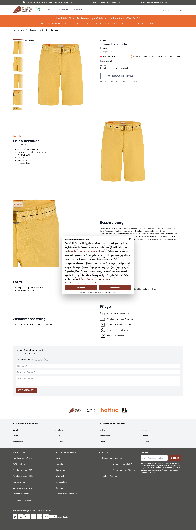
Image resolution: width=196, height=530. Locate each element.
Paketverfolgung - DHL (23, 476)
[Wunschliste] (163, 9)
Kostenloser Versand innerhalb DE (117, 464)
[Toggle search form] (169, 9)
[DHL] (59, 517)
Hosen (145, 436)
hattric (103, 41)
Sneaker (59, 441)
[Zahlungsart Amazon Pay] (20, 517)
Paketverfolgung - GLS (22, 470)
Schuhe (16, 430)
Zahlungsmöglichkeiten (23, 488)
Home (15, 30)
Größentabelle (19, 464)
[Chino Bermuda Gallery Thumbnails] (18, 74)
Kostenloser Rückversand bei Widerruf (118, 470)
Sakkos (145, 430)
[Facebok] (51, 517)
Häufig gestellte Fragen (23, 458)
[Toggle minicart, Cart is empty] (181, 9)
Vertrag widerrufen (22, 500)
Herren (22, 30)
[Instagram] (55, 517)
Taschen (59, 436)
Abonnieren (175, 458)
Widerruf (60, 476)
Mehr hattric (134, 82)
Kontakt (59, 464)
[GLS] (65, 516)
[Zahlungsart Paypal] (15, 517)
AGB (58, 458)
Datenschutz (61, 482)
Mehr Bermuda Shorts (119, 82)
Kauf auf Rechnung (110, 476)
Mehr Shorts (105, 82)
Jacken (102, 430)
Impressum (61, 470)
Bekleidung (32, 30)
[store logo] (23, 9)
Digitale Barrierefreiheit (66, 494)
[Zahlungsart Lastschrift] (39, 516)
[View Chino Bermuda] (18, 47)
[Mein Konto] (175, 9)
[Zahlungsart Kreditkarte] (46, 516)
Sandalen (59, 430)
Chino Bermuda (52, 30)
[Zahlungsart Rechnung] (27, 516)
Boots (15, 436)
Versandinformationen (23, 494)
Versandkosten (46, 511)
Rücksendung (19, 482)
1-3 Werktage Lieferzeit (112, 458)
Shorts (41, 30)
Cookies (59, 488)
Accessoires (18, 441)
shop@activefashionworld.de (150, 471)
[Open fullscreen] (60, 74)
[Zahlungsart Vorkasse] (33, 516)
